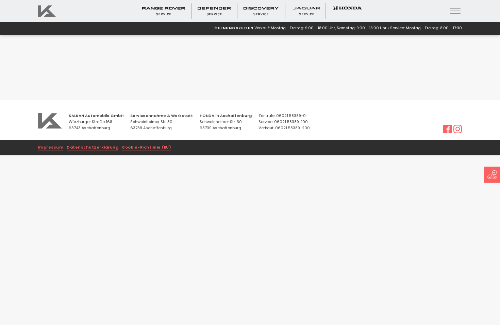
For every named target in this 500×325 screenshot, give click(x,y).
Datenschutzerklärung (92, 148)
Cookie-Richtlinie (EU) (146, 148)
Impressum (51, 148)
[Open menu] (455, 11)
